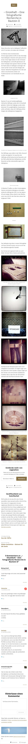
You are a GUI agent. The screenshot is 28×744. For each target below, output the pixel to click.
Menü (14, 5)
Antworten (25, 582)
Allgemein (10, 26)
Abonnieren (21, 478)
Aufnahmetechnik (17, 26)
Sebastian (4, 588)
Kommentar (21, 712)
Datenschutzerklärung (19, 736)
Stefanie (3, 630)
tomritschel (10, 24)
